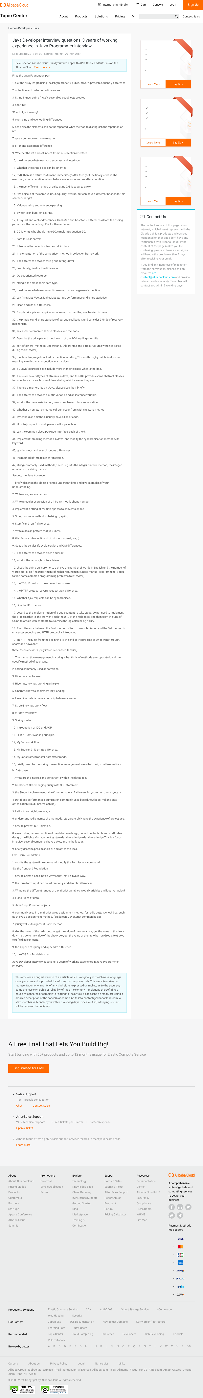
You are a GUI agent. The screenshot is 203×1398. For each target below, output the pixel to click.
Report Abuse (112, 1197)
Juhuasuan (69, 1369)
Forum (108, 1208)
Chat (19, 1105)
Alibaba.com (100, 1369)
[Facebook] (172, 1207)
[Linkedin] (180, 1207)
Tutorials (177, 1334)
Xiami (11, 1373)
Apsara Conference (20, 1214)
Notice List (101, 1363)
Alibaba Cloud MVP (148, 1192)
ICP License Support (84, 1197)
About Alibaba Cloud (21, 1181)
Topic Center (55, 1334)
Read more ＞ (42, 67)
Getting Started (81, 1203)
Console (158, 4)
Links (122, 1363)
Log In (173, 4)
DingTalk (22, 1373)
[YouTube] (172, 1215)
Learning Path (56, 1327)
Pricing (120, 16)
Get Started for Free (28, 1068)
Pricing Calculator (115, 1214)
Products (81, 16)
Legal (81, 1363)
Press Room (144, 1208)
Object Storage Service (134, 1309)
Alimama (122, 1369)
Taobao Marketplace (40, 1369)
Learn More (153, 84)
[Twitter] (188, 1207)
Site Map (142, 1220)
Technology (79, 1181)
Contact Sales (191, 16)
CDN (88, 1309)
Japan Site (54, 1321)
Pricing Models (17, 1186)
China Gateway (81, 1192)
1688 (112, 1369)
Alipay (32, 1373)
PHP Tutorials (56, 1340)
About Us (34, 1363)
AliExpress (84, 1369)
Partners (13, 1203)
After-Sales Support (116, 1192)
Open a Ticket (24, 1128)
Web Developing (154, 1334)
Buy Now (178, 84)
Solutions (101, 16)
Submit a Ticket (113, 1186)
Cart (143, 4)
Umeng (187, 1369)
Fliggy (133, 1369)
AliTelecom (155, 1369)
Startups (13, 1208)
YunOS (143, 1369)
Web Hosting (56, 1315)
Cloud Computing (82, 1334)
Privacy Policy (58, 1363)
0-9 (189, 1346)
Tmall (57, 1369)
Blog (75, 1208)
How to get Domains (115, 1321)
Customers (15, 1197)
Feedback (110, 1203)
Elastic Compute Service (62, 1309)
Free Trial (46, 1181)
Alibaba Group (17, 1369)
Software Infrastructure (150, 1321)
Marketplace (80, 1214)
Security (77, 1315)
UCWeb (176, 1369)
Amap (167, 1369)
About (63, 16)
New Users (80, 1327)
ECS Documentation (82, 1321)
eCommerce (164, 1309)
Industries (108, 1334)
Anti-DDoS (106, 1309)
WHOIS (141, 1214)
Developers (129, 1334)
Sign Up (193, 5)
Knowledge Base (82, 1186)
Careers (13, 1363)
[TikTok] (180, 1215)
